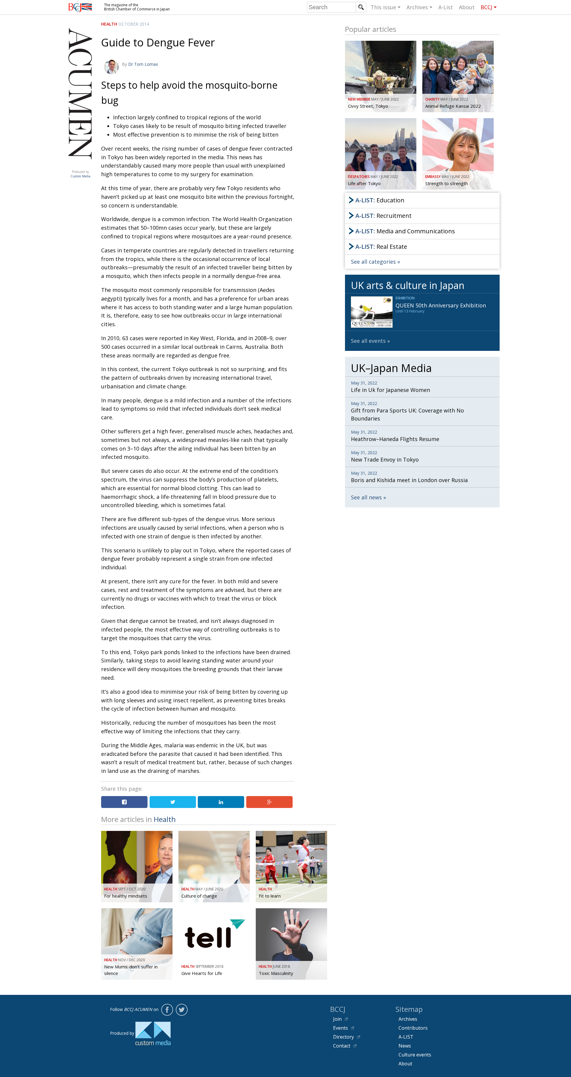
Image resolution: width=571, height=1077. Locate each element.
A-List (445, 7)
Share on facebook (124, 802)
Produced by (80, 174)
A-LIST (406, 1037)
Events (340, 1028)
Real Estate (381, 247)
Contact (341, 1045)
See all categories (373, 261)
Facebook (167, 1010)
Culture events (415, 1054)
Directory (343, 1037)
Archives (417, 7)
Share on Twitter (173, 802)
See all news (366, 497)
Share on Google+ (269, 802)
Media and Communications (405, 231)
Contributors (413, 1028)
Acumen (80, 166)
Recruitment (383, 216)
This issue (383, 7)
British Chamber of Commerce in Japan (80, 7)
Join (337, 1019)
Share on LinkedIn (221, 802)
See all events (368, 340)
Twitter (182, 1010)
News (405, 1045)
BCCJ (486, 7)
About (467, 7)
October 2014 (133, 24)
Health (109, 24)
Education (379, 200)
